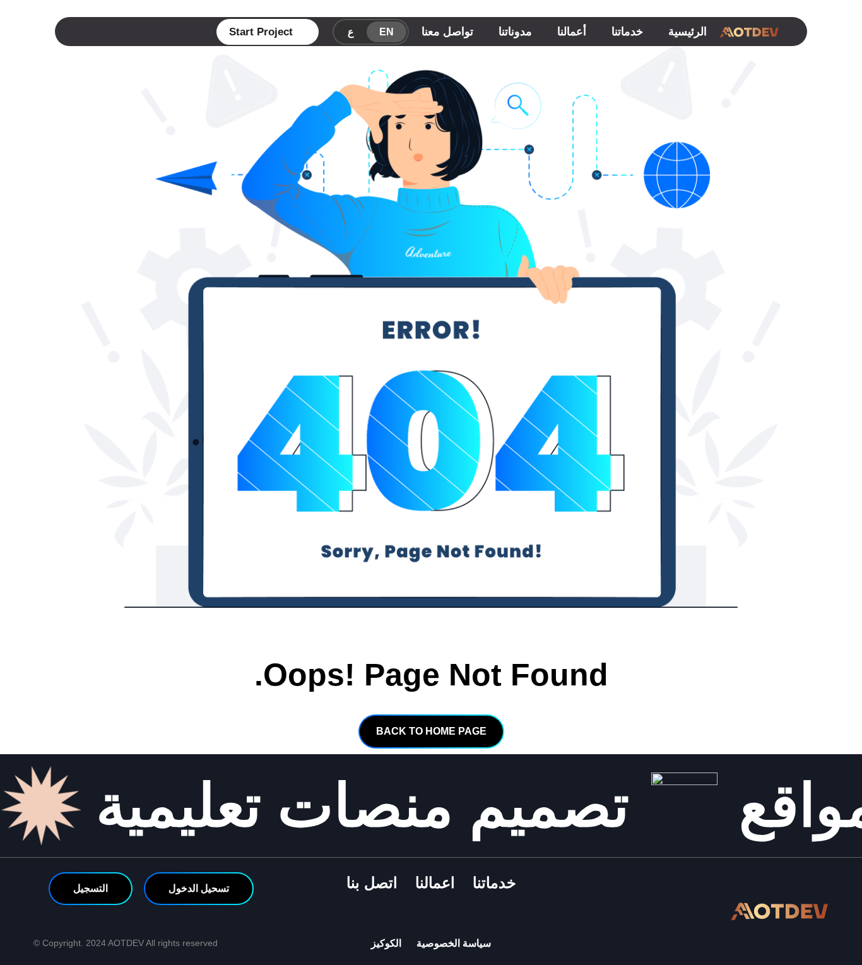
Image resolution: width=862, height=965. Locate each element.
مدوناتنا (515, 31)
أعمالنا (571, 31)
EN (386, 32)
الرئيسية (687, 31)
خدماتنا (627, 31)
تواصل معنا (447, 31)
